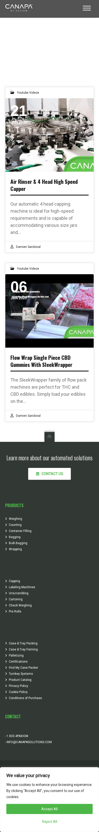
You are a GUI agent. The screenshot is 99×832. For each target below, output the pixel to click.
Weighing (15, 519)
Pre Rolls (15, 611)
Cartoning (16, 599)
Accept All (49, 809)
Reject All (49, 822)
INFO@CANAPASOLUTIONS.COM (29, 742)
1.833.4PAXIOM (17, 736)
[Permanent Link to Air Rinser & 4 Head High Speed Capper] (49, 135)
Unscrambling (18, 593)
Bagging (15, 537)
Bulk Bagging (18, 543)
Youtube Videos (28, 92)
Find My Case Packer (23, 667)
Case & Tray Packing (23, 643)
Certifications (18, 661)
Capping (14, 581)
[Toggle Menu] (87, 8)
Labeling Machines (22, 587)
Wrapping (15, 549)
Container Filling (20, 531)
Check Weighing (20, 605)
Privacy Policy (18, 686)
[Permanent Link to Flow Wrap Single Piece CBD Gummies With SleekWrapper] (49, 311)
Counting (15, 525)
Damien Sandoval (28, 247)
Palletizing (16, 655)
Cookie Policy (18, 692)
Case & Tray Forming (23, 649)
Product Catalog (20, 680)
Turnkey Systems (21, 674)
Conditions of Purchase (25, 698)
